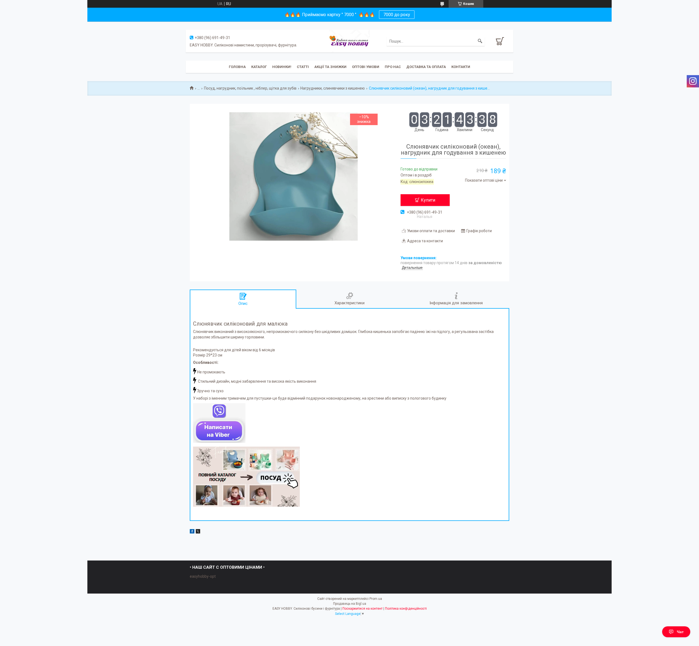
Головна (237, 67)
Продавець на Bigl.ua (349, 604)
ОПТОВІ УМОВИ (365, 67)
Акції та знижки (330, 67)
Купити (428, 200)
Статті (303, 67)
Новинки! (281, 67)
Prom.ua (375, 599)
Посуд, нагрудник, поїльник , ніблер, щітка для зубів (250, 88)
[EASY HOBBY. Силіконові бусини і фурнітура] (349, 41)
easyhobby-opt (203, 576)
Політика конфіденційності (406, 608)
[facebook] (192, 532)
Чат (680, 632)
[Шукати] (480, 41)
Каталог (259, 67)
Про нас (393, 67)
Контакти (460, 67)
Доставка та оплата (426, 67)
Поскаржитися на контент (362, 608)
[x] (198, 532)
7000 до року (396, 14)
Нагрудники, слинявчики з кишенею (332, 88)
